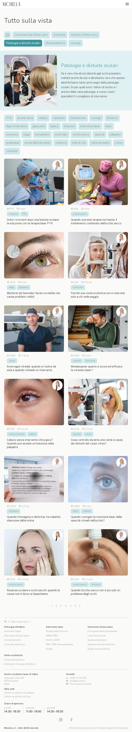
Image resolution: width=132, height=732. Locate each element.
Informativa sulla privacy (82, 728)
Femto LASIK (53, 640)
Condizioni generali (107, 728)
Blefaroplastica (55, 43)
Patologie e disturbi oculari (23, 43)
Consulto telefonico (14, 644)
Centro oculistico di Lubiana (19, 693)
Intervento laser (12, 631)
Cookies (123, 728)
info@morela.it (77, 681)
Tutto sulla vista (18, 622)
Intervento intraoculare (16, 635)
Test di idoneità (12, 640)
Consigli (75, 43)
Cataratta (59, 34)
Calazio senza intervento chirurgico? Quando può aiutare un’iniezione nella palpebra (30, 443)
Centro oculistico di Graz (17, 696)
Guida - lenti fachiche (98, 648)
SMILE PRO (52, 635)
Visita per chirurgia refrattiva (19, 664)
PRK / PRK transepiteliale (59, 644)
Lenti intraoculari (96, 635)
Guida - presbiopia (96, 640)
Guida (49, 648)
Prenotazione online (80, 684)
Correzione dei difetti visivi (31, 34)
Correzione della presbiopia (102, 631)
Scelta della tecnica (57, 631)
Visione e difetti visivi (84, 34)
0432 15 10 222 (78, 678)
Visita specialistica (14, 660)
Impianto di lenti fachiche (101, 644)
